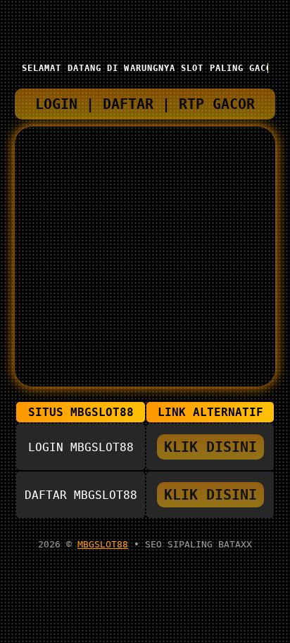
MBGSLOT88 (102, 544)
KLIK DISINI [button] (210, 447)
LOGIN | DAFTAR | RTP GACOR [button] (145, 104)
